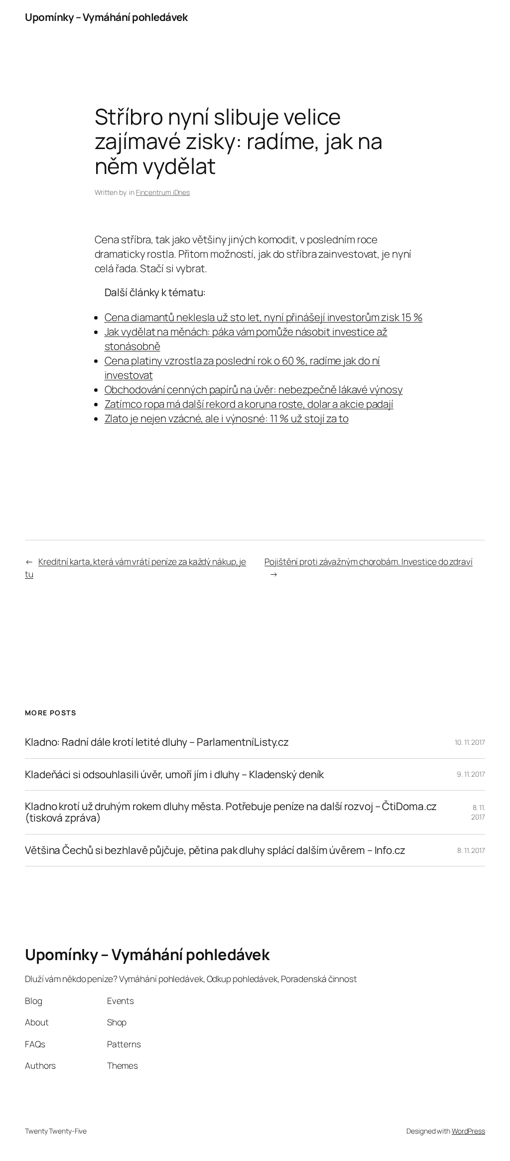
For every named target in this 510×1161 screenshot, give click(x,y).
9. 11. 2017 (471, 774)
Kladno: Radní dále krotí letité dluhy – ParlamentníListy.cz (157, 742)
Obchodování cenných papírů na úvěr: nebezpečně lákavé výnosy (254, 389)
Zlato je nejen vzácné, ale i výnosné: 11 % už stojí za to (227, 418)
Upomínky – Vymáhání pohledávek (106, 17)
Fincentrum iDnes (163, 192)
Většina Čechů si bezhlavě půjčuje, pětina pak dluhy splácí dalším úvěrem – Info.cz (215, 850)
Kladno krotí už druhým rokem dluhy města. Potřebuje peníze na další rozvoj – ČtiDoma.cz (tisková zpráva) (231, 812)
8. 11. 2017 (478, 812)
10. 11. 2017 (470, 742)
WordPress (468, 1131)
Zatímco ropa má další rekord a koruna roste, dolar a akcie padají (249, 404)
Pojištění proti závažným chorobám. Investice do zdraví (368, 561)
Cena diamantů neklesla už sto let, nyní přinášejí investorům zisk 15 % (264, 317)
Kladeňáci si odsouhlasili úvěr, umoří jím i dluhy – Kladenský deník (174, 774)
